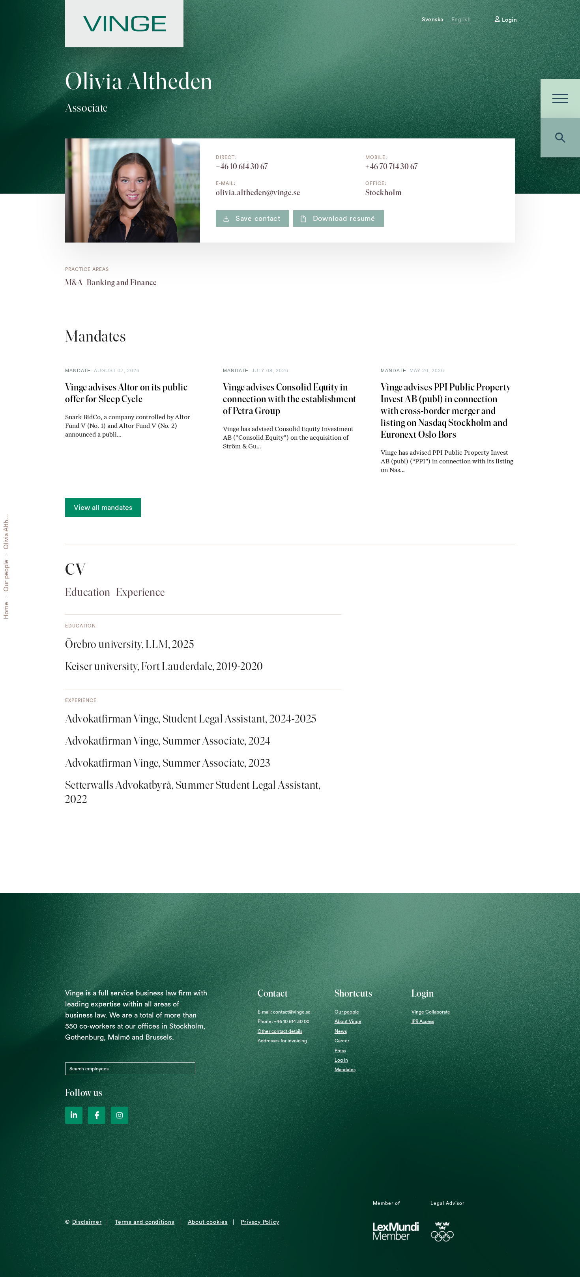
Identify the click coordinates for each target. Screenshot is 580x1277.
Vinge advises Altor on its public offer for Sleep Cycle (126, 393)
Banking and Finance (122, 282)
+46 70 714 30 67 (391, 166)
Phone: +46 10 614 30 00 (283, 1021)
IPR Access (423, 1021)
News (341, 1031)
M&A (74, 282)
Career (342, 1040)
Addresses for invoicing (282, 1040)
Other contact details (280, 1031)
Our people (6, 576)
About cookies (208, 1222)
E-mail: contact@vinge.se (284, 1012)
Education (87, 592)
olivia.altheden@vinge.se (258, 192)
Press (340, 1050)
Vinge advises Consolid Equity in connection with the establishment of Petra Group (289, 398)
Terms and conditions (144, 1222)
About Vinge (348, 1021)
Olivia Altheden (6, 527)
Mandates (345, 1069)
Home (6, 610)
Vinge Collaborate (431, 1012)
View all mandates (103, 507)
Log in (341, 1060)
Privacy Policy (260, 1222)
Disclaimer (87, 1222)
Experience (140, 592)
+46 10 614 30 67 (242, 166)
